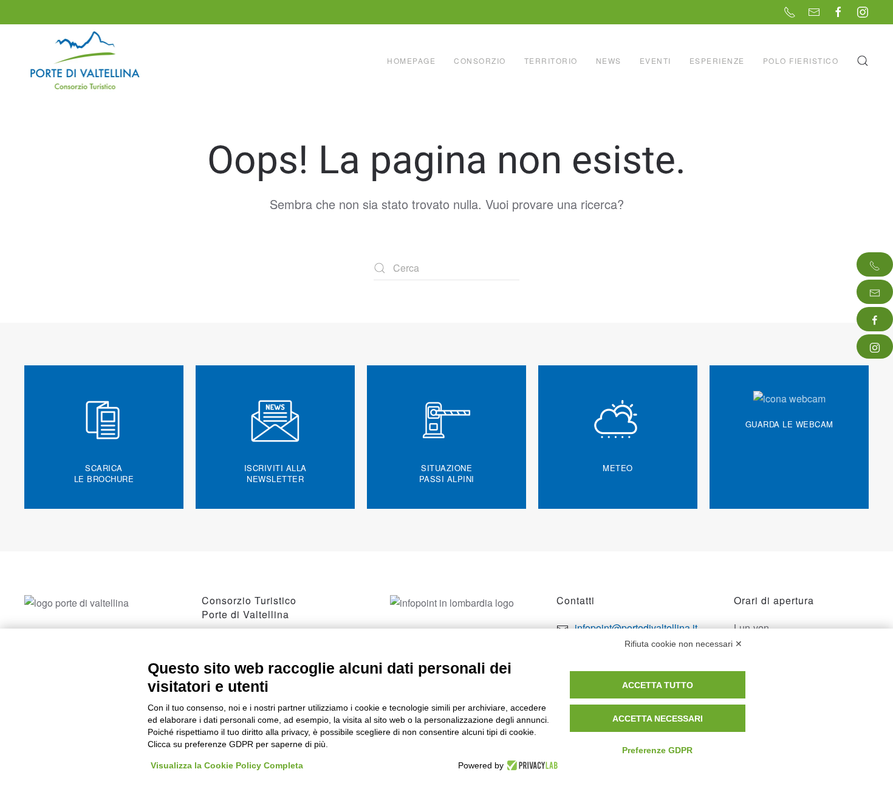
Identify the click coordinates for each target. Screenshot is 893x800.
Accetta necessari (657, 718)
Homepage (411, 60)
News (608, 60)
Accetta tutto (657, 685)
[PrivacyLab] (531, 765)
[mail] (875, 292)
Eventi (655, 60)
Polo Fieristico (801, 60)
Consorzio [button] (480, 60)
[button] (863, 60)
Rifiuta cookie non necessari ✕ (683, 644)
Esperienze (717, 60)
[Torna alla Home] (86, 60)
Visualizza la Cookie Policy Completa (227, 765)
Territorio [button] (551, 60)
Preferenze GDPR (657, 750)
